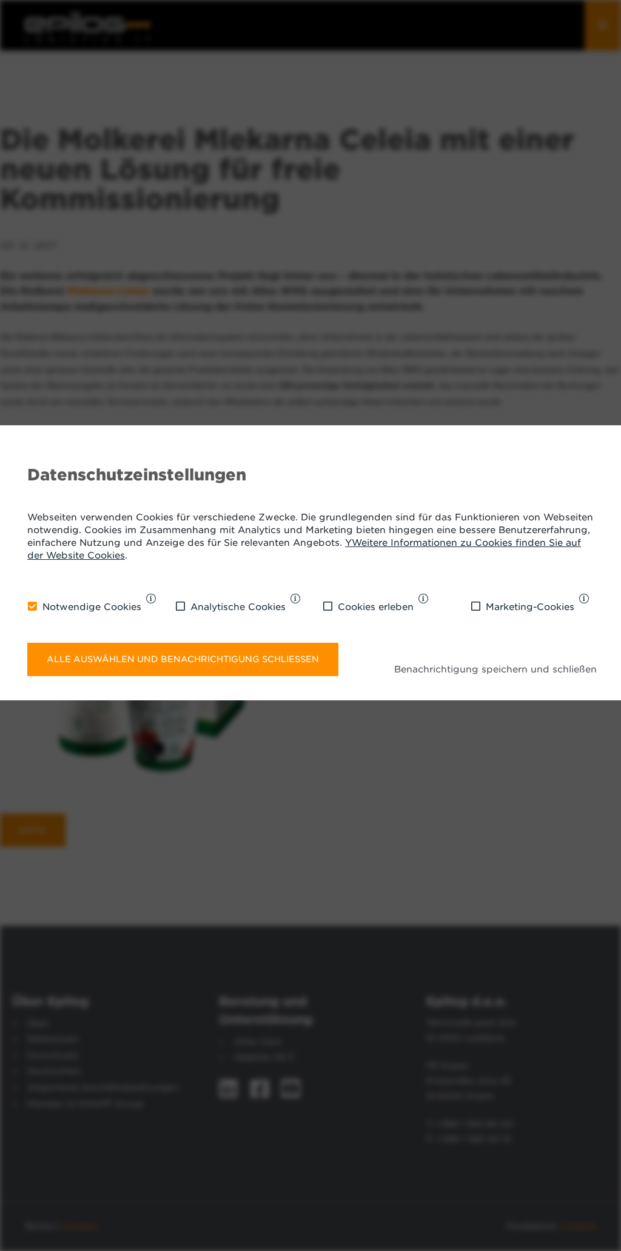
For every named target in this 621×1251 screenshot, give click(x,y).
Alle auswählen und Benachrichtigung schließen (183, 659)
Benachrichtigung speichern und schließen (495, 669)
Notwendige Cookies (91, 607)
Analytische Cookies (238, 607)
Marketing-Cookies (530, 607)
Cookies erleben (376, 607)
